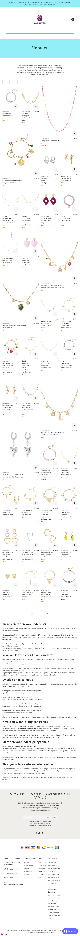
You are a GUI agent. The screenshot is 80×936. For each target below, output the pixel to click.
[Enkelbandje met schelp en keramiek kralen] (49, 454)
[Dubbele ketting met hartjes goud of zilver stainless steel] (10, 200)
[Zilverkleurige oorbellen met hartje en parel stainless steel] (20, 445)
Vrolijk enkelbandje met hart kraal (66, 594)
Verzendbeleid (52, 930)
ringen (56, 65)
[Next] (74, 613)
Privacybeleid (25, 930)
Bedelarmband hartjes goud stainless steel (27, 512)
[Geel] (61, 559)
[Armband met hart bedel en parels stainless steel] (49, 576)
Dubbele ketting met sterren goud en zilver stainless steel (27, 220)
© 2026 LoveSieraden (33, 932)
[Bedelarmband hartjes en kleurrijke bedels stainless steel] (49, 494)
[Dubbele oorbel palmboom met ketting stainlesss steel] (30, 536)
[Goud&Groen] (42, 145)
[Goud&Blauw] (61, 599)
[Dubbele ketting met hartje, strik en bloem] (30, 97)
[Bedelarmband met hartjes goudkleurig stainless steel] (69, 305)
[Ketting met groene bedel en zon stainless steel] (20, 295)
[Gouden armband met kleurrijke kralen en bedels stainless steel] (30, 345)
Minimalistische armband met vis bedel (27, 594)
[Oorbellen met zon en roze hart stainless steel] (10, 389)
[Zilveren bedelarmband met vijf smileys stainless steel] (69, 345)
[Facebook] (36, 833)
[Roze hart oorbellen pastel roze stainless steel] (30, 242)
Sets (39, 877)
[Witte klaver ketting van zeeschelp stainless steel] (49, 345)
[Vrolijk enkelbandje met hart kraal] (69, 576)
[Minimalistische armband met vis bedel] (30, 576)
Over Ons (27, 874)
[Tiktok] (42, 833)
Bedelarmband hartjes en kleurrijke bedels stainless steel (46, 514)
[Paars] (63, 225)
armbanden (21, 68)
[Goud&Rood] (64, 599)
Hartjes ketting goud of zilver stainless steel (7, 260)
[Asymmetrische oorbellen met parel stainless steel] (49, 536)
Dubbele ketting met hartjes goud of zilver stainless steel (7, 220)
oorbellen (31, 68)
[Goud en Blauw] (43, 145)
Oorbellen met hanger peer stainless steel (66, 554)
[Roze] (61, 225)
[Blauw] (43, 479)
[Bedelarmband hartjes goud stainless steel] (30, 494)
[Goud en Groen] (42, 225)
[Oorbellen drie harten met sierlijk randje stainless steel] (10, 536)
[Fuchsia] (43, 225)
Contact (27, 863)
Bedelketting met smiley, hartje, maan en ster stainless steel (27, 409)
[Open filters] (6, 82)
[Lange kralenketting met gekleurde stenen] (59, 111)
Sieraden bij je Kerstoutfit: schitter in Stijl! (53, 904)
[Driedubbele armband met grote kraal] (10, 97)
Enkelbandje (42, 866)
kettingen (39, 68)
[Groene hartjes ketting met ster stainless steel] (49, 305)
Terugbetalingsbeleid (13, 930)
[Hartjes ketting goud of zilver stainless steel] (10, 242)
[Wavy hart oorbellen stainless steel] (10, 576)
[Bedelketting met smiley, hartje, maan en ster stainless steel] (30, 389)
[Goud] (3, 120)
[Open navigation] (7, 19)
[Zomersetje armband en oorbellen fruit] (10, 494)
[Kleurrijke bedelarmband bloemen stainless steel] (69, 494)
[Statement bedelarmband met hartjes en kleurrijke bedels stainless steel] (10, 345)
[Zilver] (4, 120)
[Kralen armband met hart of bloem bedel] (69, 200)
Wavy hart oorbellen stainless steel (7, 594)
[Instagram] (39, 833)
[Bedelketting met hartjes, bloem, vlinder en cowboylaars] (59, 403)
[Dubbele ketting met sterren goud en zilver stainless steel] (30, 200)
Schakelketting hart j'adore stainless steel (66, 472)
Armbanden (42, 863)
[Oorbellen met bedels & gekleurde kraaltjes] (49, 160)
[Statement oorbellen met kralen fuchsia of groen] (49, 200)
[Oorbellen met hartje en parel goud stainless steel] (69, 160)
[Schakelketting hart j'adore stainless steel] (69, 454)
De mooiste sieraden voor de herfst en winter (54, 895)
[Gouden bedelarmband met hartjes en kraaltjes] (20, 151)
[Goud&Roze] (45, 145)
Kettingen (41, 869)
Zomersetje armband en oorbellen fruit (7, 512)
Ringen (40, 874)
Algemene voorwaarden (38, 930)
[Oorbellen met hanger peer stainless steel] (69, 536)
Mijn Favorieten (29, 871)
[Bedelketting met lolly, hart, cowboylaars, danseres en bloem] (59, 256)
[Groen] (45, 479)
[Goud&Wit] (42, 370)
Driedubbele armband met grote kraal (7, 115)
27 (48, 613)
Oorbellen (41, 871)
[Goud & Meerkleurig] (3, 185)
